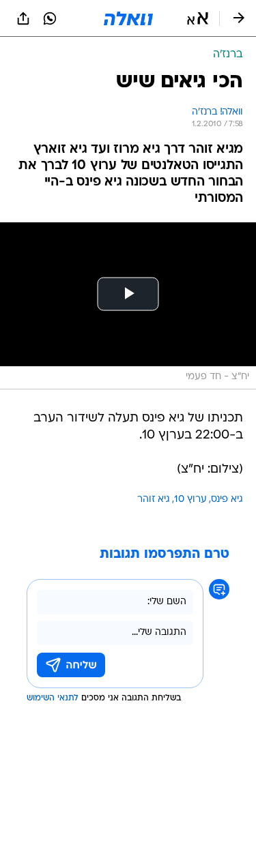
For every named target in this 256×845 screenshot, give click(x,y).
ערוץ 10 (190, 499)
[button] (197, 18)
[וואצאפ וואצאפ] (50, 18)
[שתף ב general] (23, 18)
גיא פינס (227, 499)
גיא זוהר (153, 499)
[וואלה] (128, 18)
